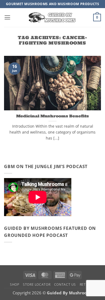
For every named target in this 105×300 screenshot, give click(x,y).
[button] (7, 17)
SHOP (14, 284)
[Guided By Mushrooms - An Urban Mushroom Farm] (52, 17)
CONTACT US (65, 284)
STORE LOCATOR (36, 284)
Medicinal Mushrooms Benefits (52, 116)
